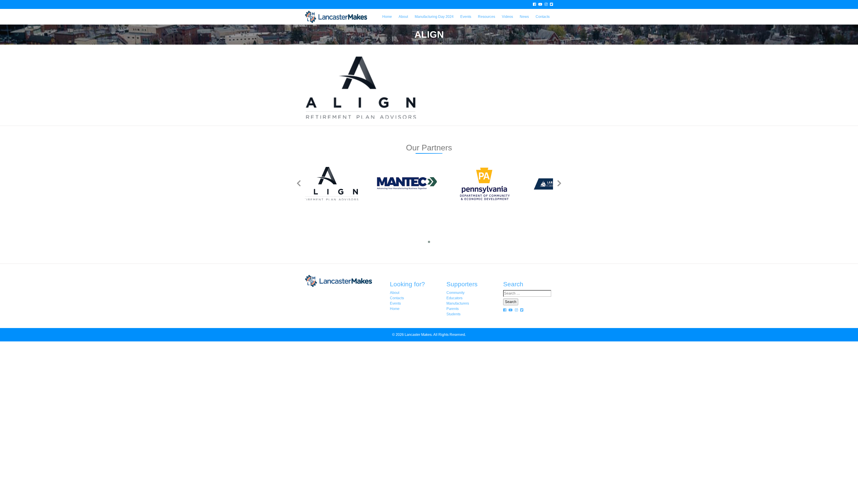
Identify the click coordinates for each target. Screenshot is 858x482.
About (403, 17)
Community (455, 293)
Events (465, 17)
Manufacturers (457, 303)
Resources (486, 17)
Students (453, 314)
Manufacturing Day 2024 (434, 17)
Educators (454, 298)
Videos (507, 17)
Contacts (543, 17)
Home (387, 17)
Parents (452, 309)
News (524, 17)
